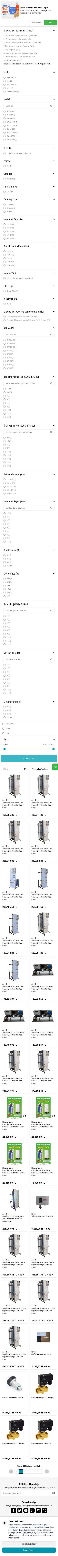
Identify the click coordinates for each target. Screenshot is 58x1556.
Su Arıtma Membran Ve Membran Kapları (20, 36)
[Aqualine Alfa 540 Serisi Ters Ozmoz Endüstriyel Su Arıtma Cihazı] (43, 832)
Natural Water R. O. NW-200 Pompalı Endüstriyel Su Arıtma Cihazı (42, 1172)
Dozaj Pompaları (12, 50)
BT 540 (10, 365)
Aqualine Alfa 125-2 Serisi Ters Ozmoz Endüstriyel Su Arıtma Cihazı (13, 1034)
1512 (9, 258)
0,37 (9, 578)
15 (8, 413)
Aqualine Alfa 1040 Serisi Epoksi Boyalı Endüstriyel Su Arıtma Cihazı (14, 1310)
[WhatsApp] (44, 1510)
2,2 (9, 593)
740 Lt (10, 251)
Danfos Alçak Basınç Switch (41, 1354)
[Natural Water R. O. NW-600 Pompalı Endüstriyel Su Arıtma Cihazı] (43, 1108)
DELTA (10, 111)
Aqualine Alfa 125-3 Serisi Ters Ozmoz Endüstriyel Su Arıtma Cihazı (42, 988)
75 (9, 717)
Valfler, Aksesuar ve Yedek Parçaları (19, 46)
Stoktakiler (9, 724)
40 (8, 555)
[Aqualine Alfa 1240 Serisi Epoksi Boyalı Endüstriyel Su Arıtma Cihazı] (43, 1291)
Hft (9, 81)
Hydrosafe (11, 84)
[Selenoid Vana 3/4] (14, 1429)
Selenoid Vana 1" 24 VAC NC (41, 1444)
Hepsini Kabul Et (29, 1550)
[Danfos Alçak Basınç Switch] (43, 1337)
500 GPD (10, 235)
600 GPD (10, 238)
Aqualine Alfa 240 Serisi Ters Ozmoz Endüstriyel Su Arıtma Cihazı (12, 942)
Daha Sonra (36, 22)
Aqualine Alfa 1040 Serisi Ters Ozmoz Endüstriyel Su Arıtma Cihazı (42, 1080)
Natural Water (12, 91)
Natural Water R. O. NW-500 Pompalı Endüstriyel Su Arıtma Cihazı (13, 1126)
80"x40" (11, 493)
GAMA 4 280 (12, 132)
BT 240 (10, 354)
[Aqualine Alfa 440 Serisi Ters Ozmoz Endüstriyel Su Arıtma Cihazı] (14, 878)
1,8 (8, 389)
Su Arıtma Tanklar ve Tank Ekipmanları (19, 57)
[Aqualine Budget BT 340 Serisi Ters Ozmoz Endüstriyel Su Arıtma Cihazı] (14, 1200)
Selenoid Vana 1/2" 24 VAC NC (42, 1398)
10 (8, 410)
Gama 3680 (11, 140)
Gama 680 (11, 118)
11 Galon (10, 204)
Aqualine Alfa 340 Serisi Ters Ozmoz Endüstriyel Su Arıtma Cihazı (41, 896)
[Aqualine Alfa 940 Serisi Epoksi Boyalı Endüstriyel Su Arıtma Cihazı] (43, 1246)
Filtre (5, 769)
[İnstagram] (38, 1510)
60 (8, 562)
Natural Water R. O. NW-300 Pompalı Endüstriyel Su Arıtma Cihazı (13, 1172)
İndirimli (8, 729)
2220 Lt (10, 265)
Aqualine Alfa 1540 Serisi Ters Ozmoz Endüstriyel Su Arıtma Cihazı (42, 942)
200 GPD (10, 224)
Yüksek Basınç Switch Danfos (42, 1216)
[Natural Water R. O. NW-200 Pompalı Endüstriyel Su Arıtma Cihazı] (43, 1154)
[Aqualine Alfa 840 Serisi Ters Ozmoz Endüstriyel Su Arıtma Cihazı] (43, 786)
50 (8, 559)
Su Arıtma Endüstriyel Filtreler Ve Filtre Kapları (22, 43)
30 (8, 466)
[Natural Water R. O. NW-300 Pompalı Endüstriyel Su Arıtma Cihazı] (14, 1154)
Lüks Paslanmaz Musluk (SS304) (19, 278)
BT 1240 (10, 115)
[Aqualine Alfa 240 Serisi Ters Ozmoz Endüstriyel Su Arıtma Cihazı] (14, 924)
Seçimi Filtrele (29, 758)
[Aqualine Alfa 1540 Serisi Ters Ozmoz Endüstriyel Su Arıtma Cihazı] (43, 924)
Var (9, 166)
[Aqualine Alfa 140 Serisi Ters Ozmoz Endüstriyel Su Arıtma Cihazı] (14, 970)
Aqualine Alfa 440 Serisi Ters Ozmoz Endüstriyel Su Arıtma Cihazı (12, 896)
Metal (9, 192)
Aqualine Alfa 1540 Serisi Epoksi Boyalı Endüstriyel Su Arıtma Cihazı (14, 1356)
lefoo (9, 88)
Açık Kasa (11, 179)
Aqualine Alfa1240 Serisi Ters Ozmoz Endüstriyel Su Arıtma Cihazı (12, 1080)
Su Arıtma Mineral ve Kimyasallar (17, 39)
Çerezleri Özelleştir (29, 1544)
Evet (50, 22)
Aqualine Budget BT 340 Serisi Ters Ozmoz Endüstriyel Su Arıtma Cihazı (13, 1218)
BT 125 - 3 (11, 347)
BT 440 (10, 361)
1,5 (8, 441)
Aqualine (11, 77)
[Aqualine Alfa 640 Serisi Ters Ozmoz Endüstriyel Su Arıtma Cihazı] (14, 832)
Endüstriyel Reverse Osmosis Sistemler (22, 317)
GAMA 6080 (11, 122)
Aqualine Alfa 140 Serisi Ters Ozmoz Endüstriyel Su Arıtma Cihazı (12, 988)
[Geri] (11, 1471)
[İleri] (47, 1471)
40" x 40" (11, 490)
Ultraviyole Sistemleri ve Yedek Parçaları (20, 53)
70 (9, 566)
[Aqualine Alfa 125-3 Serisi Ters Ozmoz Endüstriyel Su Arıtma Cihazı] (43, 970)
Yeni (7, 733)
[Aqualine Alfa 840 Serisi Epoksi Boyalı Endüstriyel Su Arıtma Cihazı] (14, 1246)
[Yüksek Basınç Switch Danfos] (43, 1200)
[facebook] (13, 1510)
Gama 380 (11, 136)
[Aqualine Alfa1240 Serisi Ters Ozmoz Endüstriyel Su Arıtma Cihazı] (14, 1062)
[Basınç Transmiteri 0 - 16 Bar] (14, 1383)
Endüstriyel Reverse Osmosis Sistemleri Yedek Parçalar (28, 320)
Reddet (26, 1532)
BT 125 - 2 (11, 343)
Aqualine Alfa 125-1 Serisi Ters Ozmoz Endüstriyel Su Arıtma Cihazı (42, 1034)
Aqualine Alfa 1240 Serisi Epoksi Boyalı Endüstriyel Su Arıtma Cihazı (43, 1310)
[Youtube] (25, 1510)
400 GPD (10, 231)
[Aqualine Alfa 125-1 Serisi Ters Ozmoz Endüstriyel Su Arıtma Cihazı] (43, 1016)
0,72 (9, 437)
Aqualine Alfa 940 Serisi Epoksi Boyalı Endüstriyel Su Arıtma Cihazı (42, 1264)
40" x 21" (11, 486)
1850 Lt (10, 262)
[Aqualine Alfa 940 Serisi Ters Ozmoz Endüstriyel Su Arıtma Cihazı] (14, 786)
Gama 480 (11, 129)
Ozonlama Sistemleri (13, 60)
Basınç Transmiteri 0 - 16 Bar (12, 1398)
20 (8, 417)
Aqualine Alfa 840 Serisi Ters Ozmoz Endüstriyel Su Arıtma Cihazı (41, 805)
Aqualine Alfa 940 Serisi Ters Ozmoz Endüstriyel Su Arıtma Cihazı (12, 805)
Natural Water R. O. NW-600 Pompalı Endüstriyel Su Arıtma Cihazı (42, 1126)
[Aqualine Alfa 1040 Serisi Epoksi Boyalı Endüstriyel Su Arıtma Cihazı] (14, 1291)
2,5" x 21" (11, 479)
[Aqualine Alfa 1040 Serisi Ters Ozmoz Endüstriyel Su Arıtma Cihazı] (43, 1062)
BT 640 (10, 368)
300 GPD (10, 228)
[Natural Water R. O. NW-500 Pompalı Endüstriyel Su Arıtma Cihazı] (14, 1108)
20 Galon (10, 208)
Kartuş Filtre (12, 291)
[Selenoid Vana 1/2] (43, 1383)
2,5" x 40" (11, 483)
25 (8, 462)
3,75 (9, 392)
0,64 (9, 582)
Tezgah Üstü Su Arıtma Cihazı (18, 153)
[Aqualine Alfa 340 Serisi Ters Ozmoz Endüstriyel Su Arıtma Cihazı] (43, 878)
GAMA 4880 (11, 125)
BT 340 (10, 358)
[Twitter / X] (19, 1510)
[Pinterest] (32, 1510)
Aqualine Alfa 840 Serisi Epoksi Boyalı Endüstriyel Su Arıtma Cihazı (13, 1264)
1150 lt (10, 255)
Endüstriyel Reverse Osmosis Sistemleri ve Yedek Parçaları (27, 64)
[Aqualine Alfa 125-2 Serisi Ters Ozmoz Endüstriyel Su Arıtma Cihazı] (14, 1016)
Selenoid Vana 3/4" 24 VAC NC (13, 1444)
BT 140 (10, 350)
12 (8, 542)
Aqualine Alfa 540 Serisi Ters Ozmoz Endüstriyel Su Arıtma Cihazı (41, 851)
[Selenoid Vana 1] (43, 1429)
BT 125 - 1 (11, 340)
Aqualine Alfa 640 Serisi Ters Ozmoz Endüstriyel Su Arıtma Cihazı (12, 851)
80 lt (9, 211)
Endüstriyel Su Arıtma (18, 30)
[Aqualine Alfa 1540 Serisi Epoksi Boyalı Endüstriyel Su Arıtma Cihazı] (14, 1337)
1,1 (8, 586)
